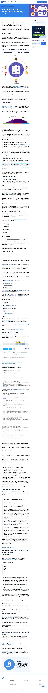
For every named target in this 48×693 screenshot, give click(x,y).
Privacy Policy (3, 690)
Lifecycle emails (12, 107)
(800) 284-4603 (44, 0)
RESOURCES (4, 6)
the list (5, 236)
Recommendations (7, 314)
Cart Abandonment (13, 683)
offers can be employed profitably (23, 144)
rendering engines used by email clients (11, 191)
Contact (40, 680)
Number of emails (7, 308)
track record (22, 459)
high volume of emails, (18, 213)
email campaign (7, 320)
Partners (40, 683)
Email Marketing (10, 6)
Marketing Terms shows (6, 366)
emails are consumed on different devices (10, 161)
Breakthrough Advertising (9, 280)
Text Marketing (12, 680)
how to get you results (6, 625)
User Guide (26, 680)
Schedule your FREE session (42, 2)
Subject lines (6, 305)
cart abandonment (16, 295)
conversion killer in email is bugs (13, 239)
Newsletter (26, 681)
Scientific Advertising (8, 282)
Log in (35, 1)
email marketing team (15, 86)
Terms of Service (9, 690)
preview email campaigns (21, 219)
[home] (4, 2)
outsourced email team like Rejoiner (18, 329)
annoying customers (12, 155)
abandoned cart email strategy (15, 643)
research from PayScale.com (12, 334)
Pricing (16, 1)
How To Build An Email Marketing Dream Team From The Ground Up (38, 22)
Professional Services (13, 684)
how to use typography (23, 165)
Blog (25, 683)
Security (14, 690)
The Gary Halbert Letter (8, 283)
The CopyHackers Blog (8, 285)
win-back (22, 295)
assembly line (13, 486)
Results (12, 1)
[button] (20, 2)
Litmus (14, 219)
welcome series (10, 295)
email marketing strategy (22, 87)
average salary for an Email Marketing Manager (16, 389)
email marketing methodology (19, 647)
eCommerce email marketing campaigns (10, 559)
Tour (9, 1)
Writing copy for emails (6, 264)
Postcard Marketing (13, 681)
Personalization (7, 313)
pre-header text (13, 305)
